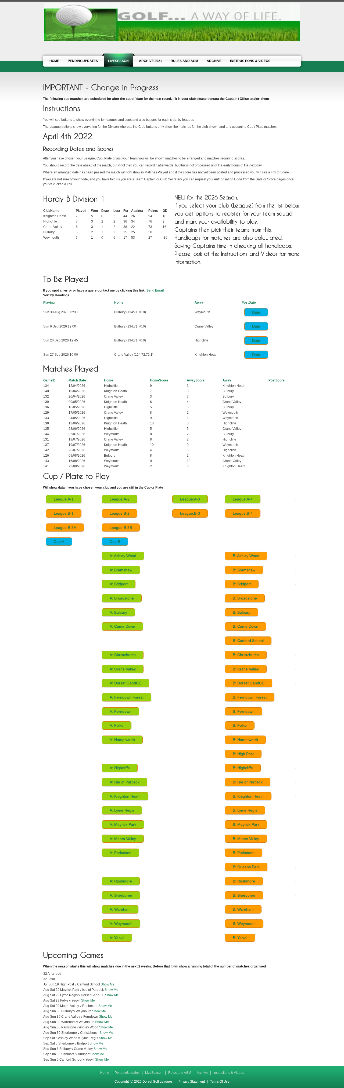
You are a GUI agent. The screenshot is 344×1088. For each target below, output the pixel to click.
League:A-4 (243, 499)
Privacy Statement (191, 1081)
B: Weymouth (244, 923)
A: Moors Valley (123, 838)
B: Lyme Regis (245, 810)
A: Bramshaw (121, 570)
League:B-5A (65, 527)
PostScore (276, 380)
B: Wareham (243, 909)
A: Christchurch (123, 655)
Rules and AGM (179, 1073)
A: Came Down (122, 626)
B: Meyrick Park (246, 824)
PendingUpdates (127, 1073)
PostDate (249, 302)
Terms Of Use (220, 1081)
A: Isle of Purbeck (124, 782)
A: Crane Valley (123, 669)
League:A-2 (120, 499)
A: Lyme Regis (122, 810)
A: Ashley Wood (123, 556)
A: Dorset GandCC (125, 683)
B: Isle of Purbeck (248, 782)
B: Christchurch (246, 655)
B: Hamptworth (245, 739)
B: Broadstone (245, 598)
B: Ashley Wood (246, 556)
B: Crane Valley (246, 669)
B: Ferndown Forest (250, 697)
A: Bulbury (118, 612)
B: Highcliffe (243, 768)
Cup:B (115, 541)
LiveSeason (154, 1073)
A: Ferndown (120, 711)
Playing (49, 302)
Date (256, 312)
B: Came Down (245, 626)
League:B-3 (190, 513)
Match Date (77, 380)
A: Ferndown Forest (127, 697)
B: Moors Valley (246, 838)
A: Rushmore (121, 881)
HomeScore (159, 380)
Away (199, 302)
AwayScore (196, 380)
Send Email (155, 290)
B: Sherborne (244, 895)
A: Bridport (119, 584)
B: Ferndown (244, 711)
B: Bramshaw (244, 570)
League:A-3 (190, 499)
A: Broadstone (122, 598)
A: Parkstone (120, 852)
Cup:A (59, 541)
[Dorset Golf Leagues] (172, 22)
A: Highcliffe (120, 768)
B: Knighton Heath (248, 796)
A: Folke (117, 725)
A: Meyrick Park (123, 824)
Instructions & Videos (228, 1073)
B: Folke (240, 725)
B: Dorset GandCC (248, 683)
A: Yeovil (117, 938)
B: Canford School (248, 640)
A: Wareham (120, 909)
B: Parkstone (244, 852)
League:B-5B (121, 527)
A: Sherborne (121, 895)
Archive (202, 1073)
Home (118, 302)
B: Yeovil (240, 938)
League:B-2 (120, 513)
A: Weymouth (121, 923)
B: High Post (243, 754)
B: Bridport (242, 584)
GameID (49, 380)
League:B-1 (64, 513)
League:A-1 (64, 499)
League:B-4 (243, 513)
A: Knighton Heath (125, 796)
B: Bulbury (241, 612)
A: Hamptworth (122, 739)
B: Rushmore (244, 881)
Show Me (107, 984)
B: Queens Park (246, 867)
